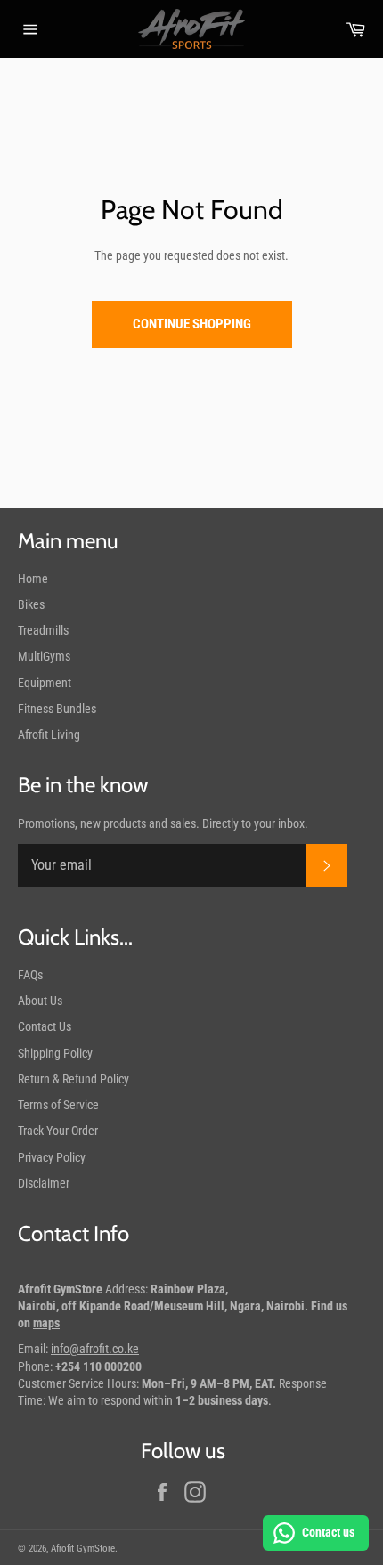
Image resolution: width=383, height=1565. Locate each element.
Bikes (31, 604)
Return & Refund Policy (73, 1079)
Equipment (44, 683)
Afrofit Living (49, 734)
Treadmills (43, 630)
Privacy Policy (52, 1157)
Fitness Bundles (57, 708)
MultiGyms (44, 656)
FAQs (30, 975)
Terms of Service (58, 1105)
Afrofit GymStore (83, 1548)
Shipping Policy (55, 1053)
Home (33, 579)
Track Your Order (58, 1130)
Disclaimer (43, 1183)
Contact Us (44, 1026)
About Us (40, 1000)
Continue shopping (192, 324)
